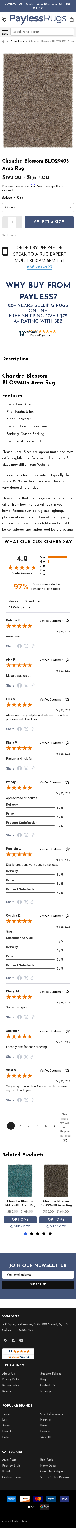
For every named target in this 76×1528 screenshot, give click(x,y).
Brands (6, 1471)
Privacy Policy (10, 1379)
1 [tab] (25, 1234)
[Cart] (72, 19)
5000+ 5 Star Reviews (54, 1477)
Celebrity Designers (52, 1471)
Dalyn (5, 1437)
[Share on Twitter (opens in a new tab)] (26, 646)
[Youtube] (21, 1340)
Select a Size (49, 222)
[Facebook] (13, 1340)
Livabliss (7, 1431)
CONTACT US (13, 4)
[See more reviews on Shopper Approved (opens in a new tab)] (32, 646)
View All (45, 1437)
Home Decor (48, 1465)
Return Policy (10, 1385)
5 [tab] (50, 1234)
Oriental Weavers (51, 1414)
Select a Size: (14, 198)
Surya (6, 1425)
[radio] (55, 557)
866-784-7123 (39, 267)
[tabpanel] (20, 1197)
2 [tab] (31, 1234)
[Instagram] (5, 1340)
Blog (43, 1379)
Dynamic (45, 1431)
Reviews (7, 1391)
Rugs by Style (11, 1465)
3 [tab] (37, 1234)
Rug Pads (46, 1460)
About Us (8, 1373)
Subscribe (38, 1284)
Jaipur (6, 1414)
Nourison (45, 1420)
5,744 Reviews (22, 573)
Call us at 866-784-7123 (17, 1330)
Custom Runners (12, 1477)
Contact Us (47, 1385)
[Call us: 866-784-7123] (3, 19)
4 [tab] (44, 1234)
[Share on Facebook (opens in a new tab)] (19, 646)
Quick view (22, 1226)
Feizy (43, 1425)
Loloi (5, 1420)
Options (20, 1220)
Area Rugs (9, 1460)
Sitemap (45, 1391)
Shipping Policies (50, 1373)
